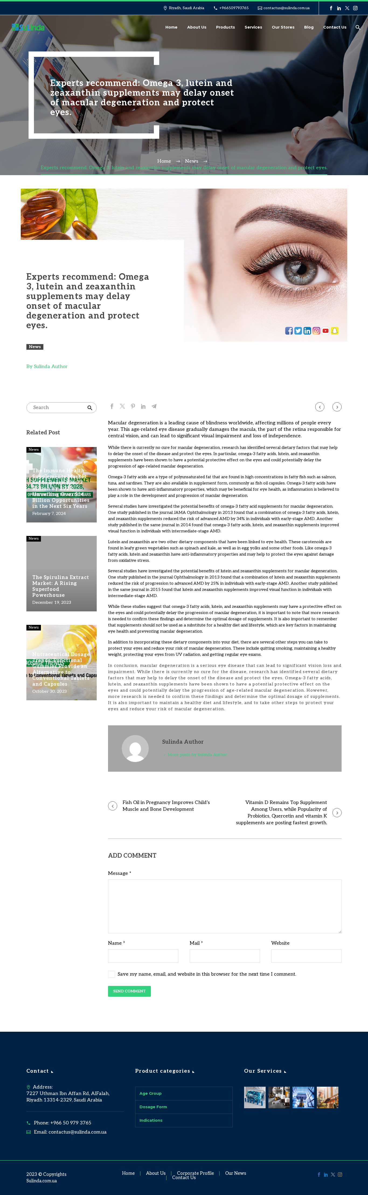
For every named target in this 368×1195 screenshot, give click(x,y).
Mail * (196, 943)
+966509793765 (234, 8)
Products (225, 27)
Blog (309, 27)
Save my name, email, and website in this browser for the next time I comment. (207, 974)
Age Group (151, 1093)
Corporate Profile (195, 1173)
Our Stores (283, 27)
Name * (116, 943)
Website (280, 943)
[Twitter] (347, 8)
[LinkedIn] (339, 8)
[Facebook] (331, 8)
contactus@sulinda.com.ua (286, 8)
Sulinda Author (51, 366)
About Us (196, 27)
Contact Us (334, 27)
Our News (235, 1173)
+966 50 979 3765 (70, 1123)
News (35, 346)
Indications (151, 1120)
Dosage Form (153, 1106)
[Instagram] (355, 8)
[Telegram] (154, 406)
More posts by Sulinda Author (197, 754)
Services (253, 27)
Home (171, 27)
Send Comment (129, 991)
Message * (119, 873)
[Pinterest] (133, 406)
